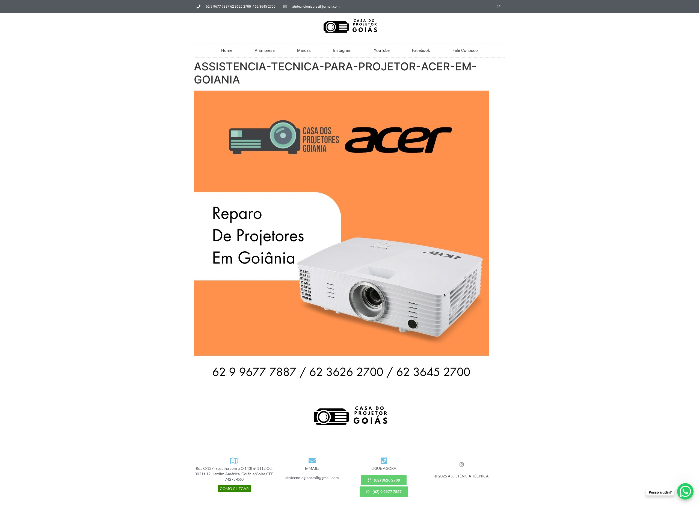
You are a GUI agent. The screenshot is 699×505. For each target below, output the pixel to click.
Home (226, 50)
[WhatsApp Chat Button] (685, 491)
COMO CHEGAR (234, 488)
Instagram (342, 50)
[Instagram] (498, 6)
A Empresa (265, 50)
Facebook (421, 50)
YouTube (382, 50)
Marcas (304, 50)
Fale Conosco (465, 50)
